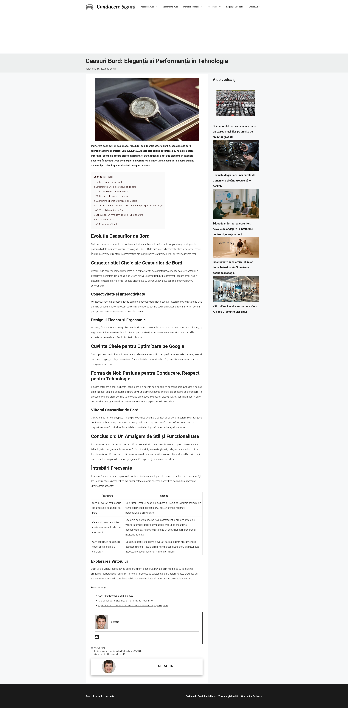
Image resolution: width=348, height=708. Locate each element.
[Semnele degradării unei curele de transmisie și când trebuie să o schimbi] (236, 156)
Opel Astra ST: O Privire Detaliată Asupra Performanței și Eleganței (133, 605)
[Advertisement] (174, 34)
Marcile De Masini (191, 7)
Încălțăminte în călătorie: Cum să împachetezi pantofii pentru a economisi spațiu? (233, 267)
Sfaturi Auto (254, 7)
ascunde (108, 177)
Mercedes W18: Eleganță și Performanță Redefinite (125, 600)
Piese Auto (212, 7)
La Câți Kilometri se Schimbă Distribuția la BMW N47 (118, 651)
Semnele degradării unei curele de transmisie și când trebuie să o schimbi (234, 180)
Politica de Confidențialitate (201, 696)
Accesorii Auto (147, 7)
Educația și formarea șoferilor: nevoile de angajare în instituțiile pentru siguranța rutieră (233, 229)
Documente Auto (170, 7)
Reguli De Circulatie (234, 7)
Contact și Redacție (251, 696)
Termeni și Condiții (228, 696)
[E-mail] (97, 637)
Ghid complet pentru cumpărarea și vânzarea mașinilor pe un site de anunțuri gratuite (234, 131)
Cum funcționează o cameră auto (115, 595)
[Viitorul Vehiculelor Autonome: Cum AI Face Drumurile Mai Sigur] (236, 290)
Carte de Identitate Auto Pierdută (109, 654)
